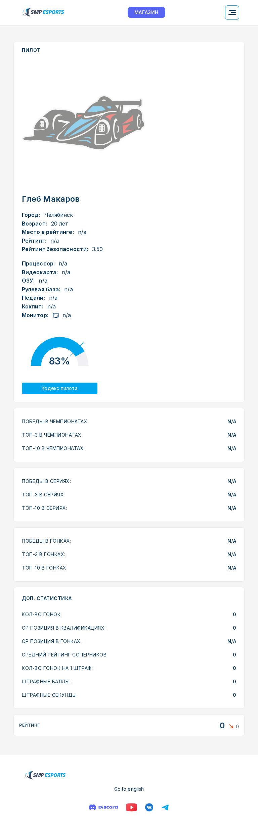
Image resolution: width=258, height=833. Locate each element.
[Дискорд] (103, 807)
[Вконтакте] (149, 807)
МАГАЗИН (146, 12)
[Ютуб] (131, 807)
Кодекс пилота (60, 388)
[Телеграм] (165, 807)
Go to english (129, 789)
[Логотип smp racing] (43, 12)
